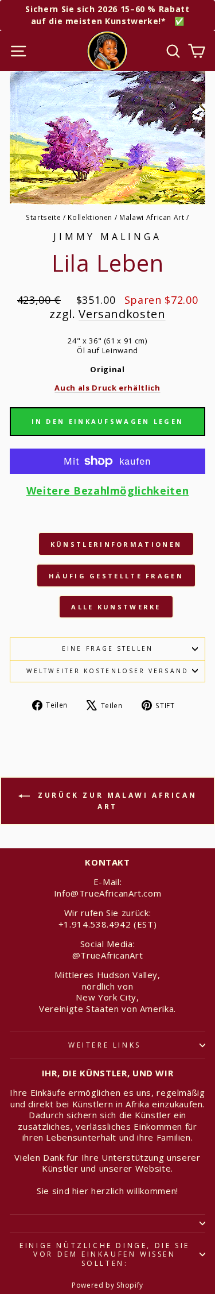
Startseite (43, 217)
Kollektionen (90, 217)
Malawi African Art (152, 217)
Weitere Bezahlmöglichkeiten (107, 490)
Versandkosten (122, 314)
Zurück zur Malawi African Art (115, 801)
